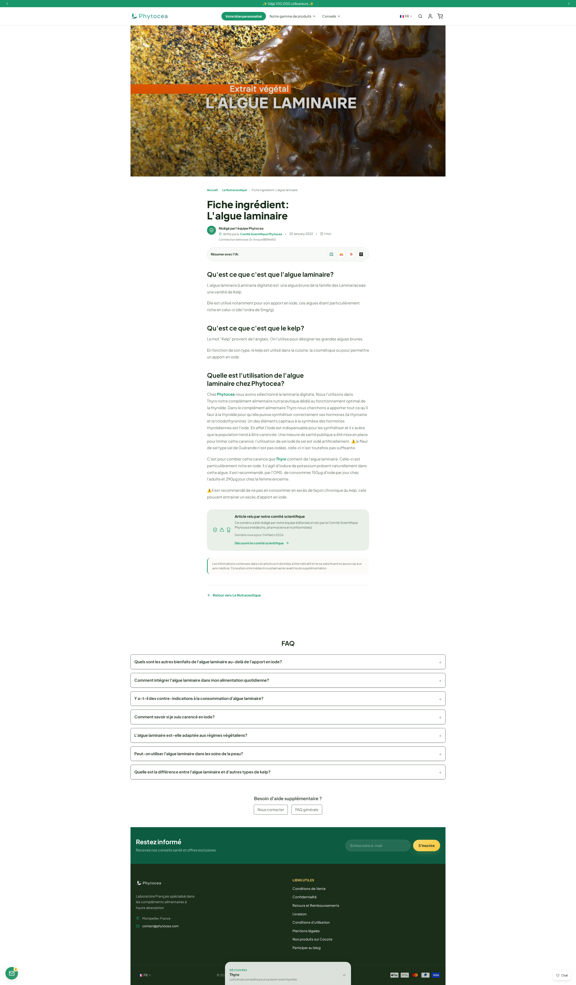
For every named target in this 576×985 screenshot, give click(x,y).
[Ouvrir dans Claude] (351, 254)
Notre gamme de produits (290, 16)
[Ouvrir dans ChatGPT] (331, 254)
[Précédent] (7, 3)
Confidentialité (304, 897)
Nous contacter (271, 809)
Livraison (299, 914)
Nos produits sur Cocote (312, 939)
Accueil (212, 190)
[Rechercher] (420, 16)
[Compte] (430, 16)
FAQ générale (306, 809)
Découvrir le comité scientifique (259, 543)
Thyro (281, 458)
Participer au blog (306, 947)
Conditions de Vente (309, 888)
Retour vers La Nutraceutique (237, 595)
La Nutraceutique (234, 190)
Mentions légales (306, 931)
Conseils (329, 16)
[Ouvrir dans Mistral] (341, 254)
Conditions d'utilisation (311, 922)
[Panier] (440, 16)
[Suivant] (568, 3)
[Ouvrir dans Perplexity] (361, 254)
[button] (288, 662)
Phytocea (226, 394)
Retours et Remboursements (315, 905)
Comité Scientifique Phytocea (261, 234)
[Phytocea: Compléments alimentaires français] (149, 16)
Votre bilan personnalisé (243, 16)
